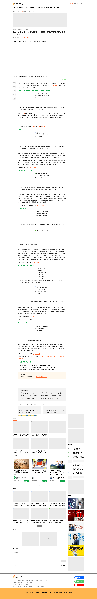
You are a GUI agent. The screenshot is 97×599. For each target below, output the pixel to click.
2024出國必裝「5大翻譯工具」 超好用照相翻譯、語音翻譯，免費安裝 (37, 369)
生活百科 (32, 7)
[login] (81, 4)
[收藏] (14, 94)
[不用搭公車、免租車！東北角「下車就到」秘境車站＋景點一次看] (21, 496)
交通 (31, 404)
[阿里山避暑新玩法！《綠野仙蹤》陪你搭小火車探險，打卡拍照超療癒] (57, 513)
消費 (39, 404)
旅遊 (44, 404)
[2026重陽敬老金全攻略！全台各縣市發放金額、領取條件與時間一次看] (70, 449)
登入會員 (25, 586)
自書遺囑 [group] (25, 11)
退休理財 (15, 7)
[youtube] (79, 4)
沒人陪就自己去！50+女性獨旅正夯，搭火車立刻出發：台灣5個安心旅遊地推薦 (57, 504)
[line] (77, 4)
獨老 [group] (33, 11)
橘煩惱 (43, 7)
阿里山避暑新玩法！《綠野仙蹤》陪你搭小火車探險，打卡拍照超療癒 (57, 521)
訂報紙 (60, 592)
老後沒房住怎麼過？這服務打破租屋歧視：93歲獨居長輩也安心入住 (78, 469)
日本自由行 (21, 404)
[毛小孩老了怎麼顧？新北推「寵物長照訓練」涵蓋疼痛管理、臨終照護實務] (70, 465)
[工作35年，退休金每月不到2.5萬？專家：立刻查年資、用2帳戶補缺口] (70, 473)
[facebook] (75, 4)
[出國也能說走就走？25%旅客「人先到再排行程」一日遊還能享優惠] (21, 513)
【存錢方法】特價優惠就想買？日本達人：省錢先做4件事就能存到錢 (21, 435)
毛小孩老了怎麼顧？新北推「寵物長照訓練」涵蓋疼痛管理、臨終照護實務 (78, 465)
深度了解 (26, 481)
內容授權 (31, 582)
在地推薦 (26, 7)
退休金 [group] (19, 11)
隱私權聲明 (50, 592)
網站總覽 (70, 592)
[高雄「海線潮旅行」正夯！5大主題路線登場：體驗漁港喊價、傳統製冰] (39, 496)
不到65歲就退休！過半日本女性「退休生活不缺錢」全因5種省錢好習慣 (39, 435)
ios (39, 126)
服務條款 (42, 592)
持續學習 (21, 7)
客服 (33, 592)
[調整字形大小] (14, 98)
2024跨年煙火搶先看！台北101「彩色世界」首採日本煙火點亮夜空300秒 (39, 451)
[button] (83, 4)
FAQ (30, 592)
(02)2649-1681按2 (35, 580)
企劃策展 (58, 7)
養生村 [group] (14, 11)
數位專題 (52, 7)
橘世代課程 (20, 584)
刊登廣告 (26, 592)
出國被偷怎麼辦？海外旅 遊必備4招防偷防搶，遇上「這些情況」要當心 (38, 367)
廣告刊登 (26, 582)
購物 (35, 404)
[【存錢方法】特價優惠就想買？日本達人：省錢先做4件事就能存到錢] (21, 427)
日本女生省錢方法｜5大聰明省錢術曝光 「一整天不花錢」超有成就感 (21, 451)
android (43, 126)
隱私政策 (49, 586)
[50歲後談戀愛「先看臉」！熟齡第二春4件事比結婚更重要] (70, 457)
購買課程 (71, 3)
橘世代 (14, 29)
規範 (13, 561)
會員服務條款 (43, 586)
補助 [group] (29, 11)
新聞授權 (37, 592)
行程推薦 (26, 29)
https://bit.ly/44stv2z (41, 376)
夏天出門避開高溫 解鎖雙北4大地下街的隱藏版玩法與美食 (39, 521)
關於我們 (65, 592)
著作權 (46, 592)
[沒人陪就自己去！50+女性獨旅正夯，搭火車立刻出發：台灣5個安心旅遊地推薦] (57, 496)
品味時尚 (38, 7)
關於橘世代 (20, 582)
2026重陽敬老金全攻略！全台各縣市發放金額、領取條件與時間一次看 (78, 449)
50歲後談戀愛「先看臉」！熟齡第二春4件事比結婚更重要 (78, 457)
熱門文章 (70, 444)
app (27, 404)
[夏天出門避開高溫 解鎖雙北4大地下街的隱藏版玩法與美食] (39, 513)
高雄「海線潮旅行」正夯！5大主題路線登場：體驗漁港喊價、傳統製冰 (39, 504)
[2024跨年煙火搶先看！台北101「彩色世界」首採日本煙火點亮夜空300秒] (39, 443)
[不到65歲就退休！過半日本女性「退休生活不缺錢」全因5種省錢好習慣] (39, 427)
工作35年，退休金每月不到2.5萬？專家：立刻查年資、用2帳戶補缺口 (78, 473)
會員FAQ (26, 584)
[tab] (39, 485)
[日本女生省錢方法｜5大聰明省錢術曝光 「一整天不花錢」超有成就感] (21, 443)
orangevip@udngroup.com (24, 580)
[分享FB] (14, 82)
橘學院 (47, 7)
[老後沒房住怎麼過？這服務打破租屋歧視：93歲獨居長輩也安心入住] (70, 469)
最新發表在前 (62, 565)
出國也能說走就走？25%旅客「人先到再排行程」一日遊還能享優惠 (21, 521)
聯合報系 (56, 592)
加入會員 (20, 586)
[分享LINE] (14, 86)
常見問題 (37, 586)
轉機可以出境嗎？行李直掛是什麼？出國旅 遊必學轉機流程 (35, 365)
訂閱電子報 (31, 586)
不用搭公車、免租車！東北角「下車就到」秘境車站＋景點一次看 (21, 504)
